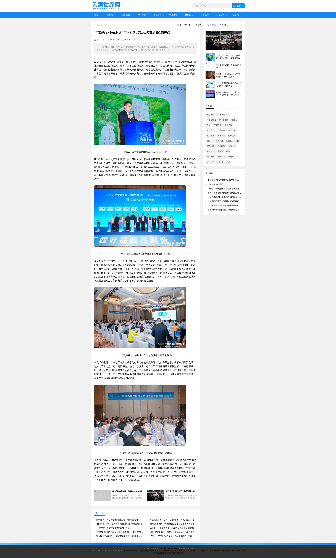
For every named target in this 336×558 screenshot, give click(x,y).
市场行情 (189, 15)
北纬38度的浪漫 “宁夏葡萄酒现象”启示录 (113, 528)
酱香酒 (209, 151)
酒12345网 (200, 551)
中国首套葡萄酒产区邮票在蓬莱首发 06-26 (226, 193)
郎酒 (228, 151)
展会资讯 (236, 15)
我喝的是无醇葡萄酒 (216, 184)
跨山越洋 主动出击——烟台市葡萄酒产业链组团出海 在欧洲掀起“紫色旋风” (120, 536)
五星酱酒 (219, 151)
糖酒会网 (180, 551)
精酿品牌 (231, 136)
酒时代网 (173, 553)
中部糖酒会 (211, 120)
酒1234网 (193, 551)
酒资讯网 (166, 551)
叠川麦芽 (210, 136)
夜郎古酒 (210, 130)
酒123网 (186, 551)
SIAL (209, 125)
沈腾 (237, 141)
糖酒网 (131, 551)
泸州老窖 (210, 162)
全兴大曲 (210, 157)
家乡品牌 (210, 146)
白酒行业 (231, 146)
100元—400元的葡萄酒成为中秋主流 (223, 188)
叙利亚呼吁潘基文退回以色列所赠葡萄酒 (225, 201)
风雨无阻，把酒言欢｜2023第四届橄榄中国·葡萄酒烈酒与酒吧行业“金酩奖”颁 (173, 528)
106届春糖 (223, 120)
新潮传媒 (228, 125)
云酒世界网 (209, 551)
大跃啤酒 (221, 136)
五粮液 (220, 162)
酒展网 (155, 553)
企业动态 (205, 15)
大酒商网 (166, 553)
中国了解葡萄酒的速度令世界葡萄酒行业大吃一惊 (229, 210)
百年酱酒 (221, 146)
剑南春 (231, 157)
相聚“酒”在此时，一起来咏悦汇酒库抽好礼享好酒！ (172, 532)
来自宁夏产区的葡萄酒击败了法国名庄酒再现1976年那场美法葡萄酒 (237, 180)
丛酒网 (160, 553)
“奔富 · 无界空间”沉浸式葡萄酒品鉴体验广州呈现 (171, 536)
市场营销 (173, 15)
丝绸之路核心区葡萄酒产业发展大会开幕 (225, 197)
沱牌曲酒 (221, 157)
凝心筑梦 (210, 115)
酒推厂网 (180, 553)
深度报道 (142, 15)
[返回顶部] (333, 499)
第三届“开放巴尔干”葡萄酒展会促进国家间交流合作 (118, 520)
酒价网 (153, 551)
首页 (96, 15)
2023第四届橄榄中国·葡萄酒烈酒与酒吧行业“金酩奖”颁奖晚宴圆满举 (120, 532)
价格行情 (126, 551)
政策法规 (220, 15)
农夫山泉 (231, 130)
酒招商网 (173, 551)
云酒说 (136, 551)
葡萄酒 (198, 25)
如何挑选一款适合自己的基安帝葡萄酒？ (225, 205)
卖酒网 (222, 551)
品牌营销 (217, 125)
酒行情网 (228, 551)
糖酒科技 (157, 15)
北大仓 (229, 141)
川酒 (228, 162)
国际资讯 (126, 15)
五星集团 (221, 130)
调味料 (209, 141)
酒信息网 (148, 551)
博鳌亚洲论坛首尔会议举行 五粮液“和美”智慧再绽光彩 (119, 524)
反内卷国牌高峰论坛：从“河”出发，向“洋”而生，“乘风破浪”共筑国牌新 (173, 520)
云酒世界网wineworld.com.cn (168, 548)
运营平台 (219, 141)
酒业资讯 (110, 15)
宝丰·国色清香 (223, 115)
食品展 (234, 120)
